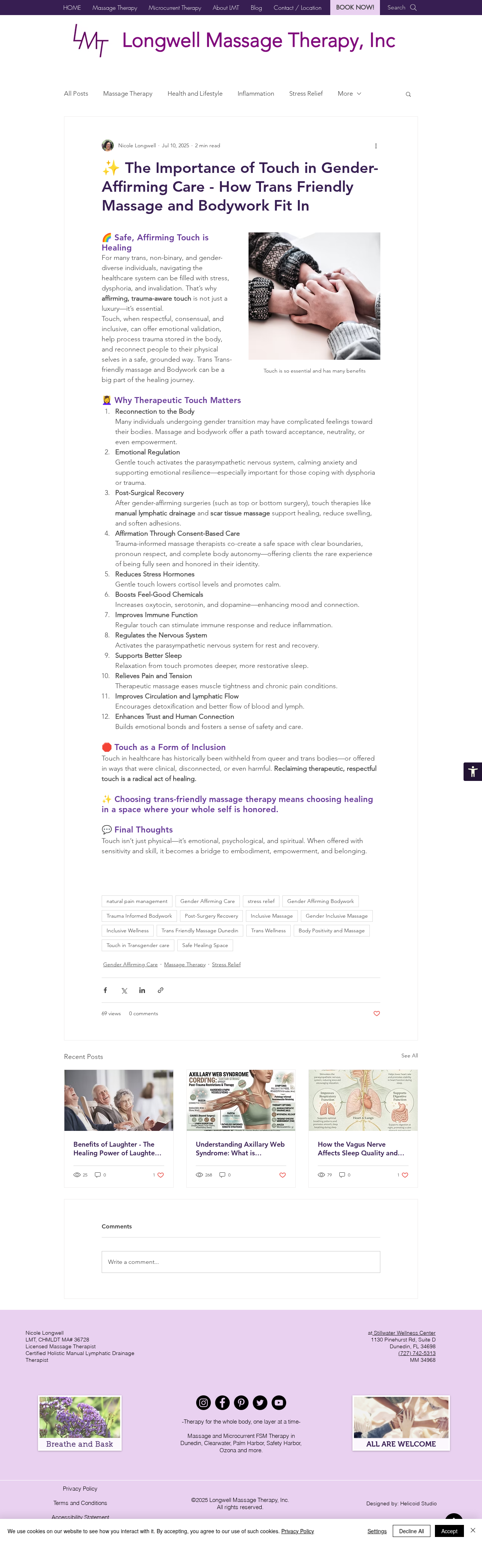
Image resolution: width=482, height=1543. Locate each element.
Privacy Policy (80, 1488)
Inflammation (256, 93)
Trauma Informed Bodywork (139, 915)
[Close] (472, 1531)
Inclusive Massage (272, 915)
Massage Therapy (128, 93)
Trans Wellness (268, 930)
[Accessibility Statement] (473, 771)
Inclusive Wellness (128, 930)
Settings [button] (377, 1531)
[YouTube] (279, 1402)
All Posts (76, 93)
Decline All (411, 1531)
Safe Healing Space (205, 945)
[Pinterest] (241, 1402)
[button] (115, 7)
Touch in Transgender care (138, 945)
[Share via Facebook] (105, 990)
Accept (449, 1531)
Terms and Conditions (80, 1502)
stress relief (261, 901)
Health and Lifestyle (195, 93)
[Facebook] (222, 1402)
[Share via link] (160, 990)
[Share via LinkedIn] (142, 990)
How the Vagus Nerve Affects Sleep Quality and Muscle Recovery (358, 1148)
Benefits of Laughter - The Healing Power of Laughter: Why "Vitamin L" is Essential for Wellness (117, 1148)
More (345, 93)
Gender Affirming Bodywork (320, 901)
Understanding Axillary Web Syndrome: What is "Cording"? (240, 1148)
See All (409, 1055)
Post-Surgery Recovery (211, 915)
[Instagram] (203, 1402)
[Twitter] (260, 1402)
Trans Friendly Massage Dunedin (200, 930)
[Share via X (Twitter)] (123, 990)
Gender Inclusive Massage (337, 915)
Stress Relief (306, 93)
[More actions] (375, 145)
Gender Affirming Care (207, 901)
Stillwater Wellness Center (404, 1332)
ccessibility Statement (82, 1517)
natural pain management (137, 901)
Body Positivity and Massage (332, 930)
